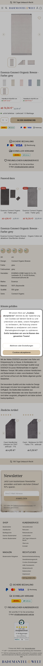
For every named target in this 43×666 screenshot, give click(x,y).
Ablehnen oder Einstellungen (21, 346)
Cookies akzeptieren (21, 352)
